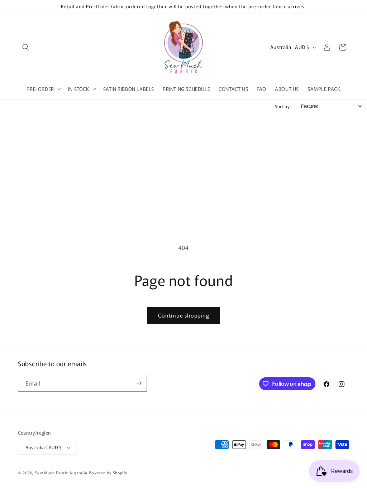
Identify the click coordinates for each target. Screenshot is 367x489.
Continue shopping (183, 315)
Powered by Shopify (108, 472)
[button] (26, 47)
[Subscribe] (139, 383)
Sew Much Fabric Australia (61, 472)
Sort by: (283, 106)
